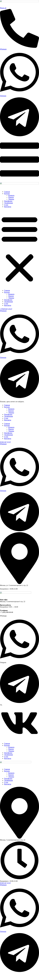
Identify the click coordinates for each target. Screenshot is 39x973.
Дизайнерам (8, 203)
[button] (19, 248)
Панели (11, 197)
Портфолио (8, 201)
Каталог (7, 193)
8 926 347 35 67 (5, 442)
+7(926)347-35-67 (6, 309)
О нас (6, 205)
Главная (7, 192)
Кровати (11, 195)
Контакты (7, 207)
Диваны (11, 199)
